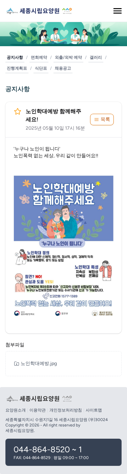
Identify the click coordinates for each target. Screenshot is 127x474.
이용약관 (37, 410)
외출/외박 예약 (68, 57)
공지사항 (15, 57)
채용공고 (63, 68)
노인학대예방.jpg (39, 363)
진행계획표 (17, 68)
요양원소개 (15, 410)
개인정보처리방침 (65, 410)
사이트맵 (94, 410)
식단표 (41, 68)
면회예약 (39, 57)
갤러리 (96, 57)
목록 (105, 119)
